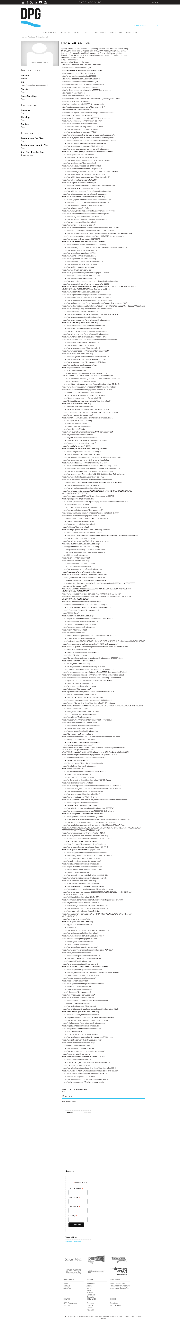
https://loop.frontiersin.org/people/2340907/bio (80, 714)
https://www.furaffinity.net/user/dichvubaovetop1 (81, 955)
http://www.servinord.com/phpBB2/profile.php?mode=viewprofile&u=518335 (92, 482)
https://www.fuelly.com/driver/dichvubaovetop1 (80, 802)
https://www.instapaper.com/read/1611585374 (80, 188)
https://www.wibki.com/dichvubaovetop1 (78, 354)
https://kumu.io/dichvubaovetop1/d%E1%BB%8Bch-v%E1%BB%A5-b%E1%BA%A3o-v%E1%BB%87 (103, 706)
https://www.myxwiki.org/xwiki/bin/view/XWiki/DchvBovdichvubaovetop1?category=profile (97, 233)
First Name (74, 1197)
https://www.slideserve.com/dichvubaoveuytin (80, 81)
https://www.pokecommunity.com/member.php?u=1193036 (85, 273)
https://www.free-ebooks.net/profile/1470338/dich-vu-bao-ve (86, 118)
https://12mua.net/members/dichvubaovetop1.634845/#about (86, 607)
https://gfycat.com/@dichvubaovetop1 (77, 924)
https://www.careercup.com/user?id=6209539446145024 (85, 1079)
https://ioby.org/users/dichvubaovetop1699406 (80, 1034)
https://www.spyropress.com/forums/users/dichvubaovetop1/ (86, 320)
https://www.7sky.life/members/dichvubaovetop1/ (81, 451)
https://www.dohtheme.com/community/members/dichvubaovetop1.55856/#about (94, 800)
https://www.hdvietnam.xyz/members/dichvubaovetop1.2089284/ (88, 808)
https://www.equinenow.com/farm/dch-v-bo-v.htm (82, 121)
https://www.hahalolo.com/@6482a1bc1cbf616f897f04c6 (84, 575)
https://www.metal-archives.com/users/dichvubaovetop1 (84, 219)
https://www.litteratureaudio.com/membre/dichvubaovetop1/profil (87, 471)
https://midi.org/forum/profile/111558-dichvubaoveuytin (83, 104)
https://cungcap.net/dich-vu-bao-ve (76, 1054)
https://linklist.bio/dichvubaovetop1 (75, 527)
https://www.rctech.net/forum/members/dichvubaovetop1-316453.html (90, 1071)
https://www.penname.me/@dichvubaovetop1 (80, 264)
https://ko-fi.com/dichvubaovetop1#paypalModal (81, 883)
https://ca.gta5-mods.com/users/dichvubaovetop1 (82, 1028)
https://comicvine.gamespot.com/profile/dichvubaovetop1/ (85, 905)
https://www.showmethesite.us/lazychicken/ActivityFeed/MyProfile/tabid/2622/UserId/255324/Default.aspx (103, 306)
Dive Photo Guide (90, 2)
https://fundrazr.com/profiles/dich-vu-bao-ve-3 (80, 964)
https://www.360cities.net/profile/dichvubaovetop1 (81, 454)
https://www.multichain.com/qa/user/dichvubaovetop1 (83, 242)
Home (23, 37)
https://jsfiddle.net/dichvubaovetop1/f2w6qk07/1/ (81, 897)
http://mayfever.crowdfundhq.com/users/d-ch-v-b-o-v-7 (84, 549)
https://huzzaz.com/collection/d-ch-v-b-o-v (79, 694)
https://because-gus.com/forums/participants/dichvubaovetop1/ (87, 855)
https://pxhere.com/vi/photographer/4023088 (79, 938)
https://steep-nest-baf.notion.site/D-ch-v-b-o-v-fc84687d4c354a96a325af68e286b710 (96, 819)
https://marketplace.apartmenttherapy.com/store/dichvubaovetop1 (88, 889)
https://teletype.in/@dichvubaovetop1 (76, 953)
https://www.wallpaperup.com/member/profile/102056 (83, 833)
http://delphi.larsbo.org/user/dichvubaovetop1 (79, 841)
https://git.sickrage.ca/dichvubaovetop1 (77, 415)
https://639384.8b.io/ (70, 613)
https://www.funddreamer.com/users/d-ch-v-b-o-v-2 (82, 146)
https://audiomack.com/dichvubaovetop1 (78, 616)
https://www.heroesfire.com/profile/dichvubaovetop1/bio (84, 174)
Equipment (116, 32)
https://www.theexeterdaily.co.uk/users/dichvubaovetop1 (84, 331)
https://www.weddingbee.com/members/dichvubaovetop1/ (85, 351)
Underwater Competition (119, 1288)
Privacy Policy (129, 1316)
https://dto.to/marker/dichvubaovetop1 (77, 404)
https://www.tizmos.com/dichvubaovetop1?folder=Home (84, 337)
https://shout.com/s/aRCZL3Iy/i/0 (75, 708)
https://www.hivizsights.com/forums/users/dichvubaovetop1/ (85, 177)
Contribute (114, 1303)
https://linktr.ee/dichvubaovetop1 (74, 423)
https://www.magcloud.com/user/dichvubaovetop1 (82, 216)
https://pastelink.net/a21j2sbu (73, 429)
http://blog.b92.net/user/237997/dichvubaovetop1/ (82, 507)
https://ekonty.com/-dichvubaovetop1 (76, 663)
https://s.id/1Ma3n (69, 927)
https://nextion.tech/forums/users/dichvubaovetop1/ (82, 510)
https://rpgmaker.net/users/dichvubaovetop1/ (79, 437)
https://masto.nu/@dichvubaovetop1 (76, 560)
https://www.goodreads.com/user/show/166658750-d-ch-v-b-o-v (88, 811)
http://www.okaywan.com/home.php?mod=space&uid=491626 (87, 390)
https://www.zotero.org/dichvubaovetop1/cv (79, 365)
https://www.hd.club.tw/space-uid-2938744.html (81, 166)
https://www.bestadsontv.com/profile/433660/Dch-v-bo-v (84, 463)
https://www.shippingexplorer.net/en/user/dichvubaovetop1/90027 (88, 300)
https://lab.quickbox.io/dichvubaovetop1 (77, 420)
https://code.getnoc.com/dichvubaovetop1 (79, 638)
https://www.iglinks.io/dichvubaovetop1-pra (79, 183)
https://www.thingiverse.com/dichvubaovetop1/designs (83, 488)
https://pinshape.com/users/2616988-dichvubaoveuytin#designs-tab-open (91, 98)
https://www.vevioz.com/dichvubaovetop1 (78, 345)
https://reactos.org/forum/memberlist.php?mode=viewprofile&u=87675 (89, 755)
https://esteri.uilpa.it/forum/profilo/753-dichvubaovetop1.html (85, 409)
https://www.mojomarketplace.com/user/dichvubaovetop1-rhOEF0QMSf (90, 228)
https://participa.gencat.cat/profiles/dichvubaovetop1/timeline (86, 530)
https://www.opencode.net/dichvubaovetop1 (79, 258)
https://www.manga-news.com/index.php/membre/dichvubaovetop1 (89, 822)
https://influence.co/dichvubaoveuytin (76, 67)
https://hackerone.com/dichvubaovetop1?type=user (82, 697)
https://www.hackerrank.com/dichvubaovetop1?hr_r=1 (84, 936)
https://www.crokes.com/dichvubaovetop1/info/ (81, 794)
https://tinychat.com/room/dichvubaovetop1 (79, 766)
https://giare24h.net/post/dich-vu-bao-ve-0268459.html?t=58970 (87, 680)
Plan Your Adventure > (73, 1242)
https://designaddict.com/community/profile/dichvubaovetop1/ (86, 401)
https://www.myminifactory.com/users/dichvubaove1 (82, 969)
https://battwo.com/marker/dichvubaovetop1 (79, 624)
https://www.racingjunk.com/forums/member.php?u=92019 (85, 284)
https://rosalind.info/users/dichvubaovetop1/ (79, 1043)
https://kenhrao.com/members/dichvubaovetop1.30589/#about (87, 700)
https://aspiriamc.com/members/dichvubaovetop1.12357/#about (87, 618)
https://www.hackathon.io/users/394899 (78, 1048)
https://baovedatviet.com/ (79, 62)
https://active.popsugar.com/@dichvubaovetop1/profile (83, 1082)
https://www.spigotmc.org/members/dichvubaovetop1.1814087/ (87, 950)
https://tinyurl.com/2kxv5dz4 (73, 769)
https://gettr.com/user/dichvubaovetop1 (77, 683)
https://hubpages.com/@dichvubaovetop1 (78, 524)
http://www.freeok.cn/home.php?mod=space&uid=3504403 (85, 518)
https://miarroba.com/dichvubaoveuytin (77, 115)
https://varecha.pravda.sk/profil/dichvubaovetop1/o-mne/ (84, 449)
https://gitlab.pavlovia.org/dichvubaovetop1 (78, 499)
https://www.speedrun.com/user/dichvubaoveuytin (81, 65)
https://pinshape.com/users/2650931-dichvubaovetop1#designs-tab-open (91, 737)
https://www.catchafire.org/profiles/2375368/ (79, 76)
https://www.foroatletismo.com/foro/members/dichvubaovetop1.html (89, 140)
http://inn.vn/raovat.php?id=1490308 (76, 566)
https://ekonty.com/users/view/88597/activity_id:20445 (83, 666)
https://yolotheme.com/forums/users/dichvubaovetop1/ (83, 1023)
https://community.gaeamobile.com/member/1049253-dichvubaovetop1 (90, 644)
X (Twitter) (90, 1305)
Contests (131, 32)
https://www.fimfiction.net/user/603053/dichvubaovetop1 (84, 143)
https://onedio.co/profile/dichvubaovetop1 (78, 728)
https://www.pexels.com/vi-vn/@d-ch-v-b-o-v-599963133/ (85, 875)
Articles (64, 32)
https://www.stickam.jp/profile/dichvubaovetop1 (80, 323)
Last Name (74, 1206)
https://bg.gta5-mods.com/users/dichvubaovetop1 (82, 1026)
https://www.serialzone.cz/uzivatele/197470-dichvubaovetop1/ (86, 297)
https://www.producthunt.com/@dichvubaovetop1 (81, 275)
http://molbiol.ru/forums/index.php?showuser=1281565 (83, 515)
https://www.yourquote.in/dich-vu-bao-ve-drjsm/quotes (83, 359)
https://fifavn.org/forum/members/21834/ (78, 521)
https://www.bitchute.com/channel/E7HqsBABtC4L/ (82, 168)
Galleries (100, 32)
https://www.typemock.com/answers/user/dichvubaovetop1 (85, 836)
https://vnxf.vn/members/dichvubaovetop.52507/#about (84, 771)
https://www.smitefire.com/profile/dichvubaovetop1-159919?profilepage (90, 314)
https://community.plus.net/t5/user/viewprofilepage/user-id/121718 (88, 496)
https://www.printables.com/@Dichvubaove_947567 (82, 816)
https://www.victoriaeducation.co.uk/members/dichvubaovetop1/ (87, 480)
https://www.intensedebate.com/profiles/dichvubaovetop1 (84, 194)
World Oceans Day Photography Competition (120, 1284)
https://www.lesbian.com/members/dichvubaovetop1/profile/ (85, 213)
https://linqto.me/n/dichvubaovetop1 (76, 504)
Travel (87, 32)
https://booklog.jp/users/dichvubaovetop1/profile (80, 975)
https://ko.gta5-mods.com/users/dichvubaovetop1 (82, 864)
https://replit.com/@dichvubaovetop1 (76, 944)
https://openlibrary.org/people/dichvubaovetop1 (80, 731)
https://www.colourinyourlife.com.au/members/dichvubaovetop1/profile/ (90, 465)
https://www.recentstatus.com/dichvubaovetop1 (81, 292)
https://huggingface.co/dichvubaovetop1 (78, 941)
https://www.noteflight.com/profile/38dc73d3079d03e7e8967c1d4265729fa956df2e (94, 247)
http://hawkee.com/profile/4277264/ (76, 1045)
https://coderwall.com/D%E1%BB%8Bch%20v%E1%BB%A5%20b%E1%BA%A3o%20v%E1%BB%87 (103, 641)
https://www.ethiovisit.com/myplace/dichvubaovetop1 (83, 126)
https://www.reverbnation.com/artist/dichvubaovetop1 (83, 886)
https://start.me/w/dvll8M (72, 1031)
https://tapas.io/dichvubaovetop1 (75, 760)
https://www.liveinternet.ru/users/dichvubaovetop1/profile (84, 878)
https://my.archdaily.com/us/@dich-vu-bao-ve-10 (81, 902)
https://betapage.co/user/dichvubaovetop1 (78, 627)
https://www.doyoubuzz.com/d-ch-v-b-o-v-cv (80, 797)
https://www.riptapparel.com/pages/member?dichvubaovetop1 (87, 294)
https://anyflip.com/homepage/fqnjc (76, 919)
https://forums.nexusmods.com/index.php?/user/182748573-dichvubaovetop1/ (93, 236)
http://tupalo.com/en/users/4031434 (76, 95)
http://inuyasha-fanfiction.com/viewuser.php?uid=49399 (83, 577)
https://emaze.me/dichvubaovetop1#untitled (79, 805)
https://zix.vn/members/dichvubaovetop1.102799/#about (84, 844)
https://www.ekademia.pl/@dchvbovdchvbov (79, 123)
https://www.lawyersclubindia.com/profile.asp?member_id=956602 (88, 211)
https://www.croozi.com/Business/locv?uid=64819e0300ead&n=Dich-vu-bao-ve (93, 474)
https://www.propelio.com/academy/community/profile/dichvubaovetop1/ (90, 281)
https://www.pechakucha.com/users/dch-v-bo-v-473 (83, 477)
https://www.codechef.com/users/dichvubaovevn (81, 79)
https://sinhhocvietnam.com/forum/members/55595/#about (85, 757)
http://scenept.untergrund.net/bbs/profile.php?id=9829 (83, 552)
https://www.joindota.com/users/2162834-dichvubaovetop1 (85, 202)
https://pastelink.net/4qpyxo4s (73, 93)
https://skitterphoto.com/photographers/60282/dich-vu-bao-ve (86, 90)
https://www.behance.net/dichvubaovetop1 (79, 563)
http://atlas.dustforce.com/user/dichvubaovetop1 (81, 544)
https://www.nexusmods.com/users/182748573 (81, 239)
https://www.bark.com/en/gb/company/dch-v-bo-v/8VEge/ (85, 908)
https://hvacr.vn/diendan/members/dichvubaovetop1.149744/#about (88, 703)
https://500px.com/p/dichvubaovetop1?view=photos (82, 392)
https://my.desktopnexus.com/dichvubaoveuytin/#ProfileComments (88, 112)
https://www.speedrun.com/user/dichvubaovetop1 (82, 317)
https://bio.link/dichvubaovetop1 (74, 630)
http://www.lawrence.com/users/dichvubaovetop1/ (82, 602)
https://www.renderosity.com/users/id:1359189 (80, 87)
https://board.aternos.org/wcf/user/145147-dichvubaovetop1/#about (89, 635)
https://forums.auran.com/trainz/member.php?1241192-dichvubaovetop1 (90, 412)
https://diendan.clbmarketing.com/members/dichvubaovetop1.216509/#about (92, 658)
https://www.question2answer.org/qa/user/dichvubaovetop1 (85, 930)
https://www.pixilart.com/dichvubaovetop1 (78, 267)
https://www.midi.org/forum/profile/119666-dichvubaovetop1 (85, 1020)
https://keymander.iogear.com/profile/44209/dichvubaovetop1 (86, 1062)
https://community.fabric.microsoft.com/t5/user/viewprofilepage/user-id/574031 (93, 900)
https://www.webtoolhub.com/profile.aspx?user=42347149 (85, 847)
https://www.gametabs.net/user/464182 (78, 154)
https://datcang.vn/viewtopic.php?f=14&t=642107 (81, 398)
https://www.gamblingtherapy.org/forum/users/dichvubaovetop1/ (87, 152)
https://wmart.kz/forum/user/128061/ (76, 446)
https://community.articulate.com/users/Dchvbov (81, 911)
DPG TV (67, 1305)
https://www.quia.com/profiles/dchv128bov (79, 278)
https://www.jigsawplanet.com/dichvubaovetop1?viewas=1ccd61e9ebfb (90, 972)
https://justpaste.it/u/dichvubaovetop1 (77, 961)
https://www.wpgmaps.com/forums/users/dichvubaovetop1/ (85, 356)
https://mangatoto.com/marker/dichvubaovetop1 (81, 711)
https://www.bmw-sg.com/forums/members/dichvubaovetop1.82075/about (91, 788)
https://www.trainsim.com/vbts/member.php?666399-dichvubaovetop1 (90, 339)
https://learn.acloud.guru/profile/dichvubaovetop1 (81, 1012)
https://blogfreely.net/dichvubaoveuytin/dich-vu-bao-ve (83, 84)
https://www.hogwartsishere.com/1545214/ (79, 180)
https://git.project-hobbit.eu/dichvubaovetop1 (79, 686)
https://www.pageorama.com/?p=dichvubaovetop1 (82, 569)
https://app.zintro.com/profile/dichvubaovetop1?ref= (82, 1040)
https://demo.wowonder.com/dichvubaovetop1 (80, 652)
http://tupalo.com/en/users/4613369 (76, 1003)
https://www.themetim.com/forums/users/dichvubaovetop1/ (85, 334)
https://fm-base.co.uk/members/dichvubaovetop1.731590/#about (88, 669)
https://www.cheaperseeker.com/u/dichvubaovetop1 (83, 791)
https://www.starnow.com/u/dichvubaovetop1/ (80, 485)
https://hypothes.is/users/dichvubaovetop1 (78, 995)
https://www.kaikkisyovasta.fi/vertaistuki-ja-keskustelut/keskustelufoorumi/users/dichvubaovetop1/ (100, 535)
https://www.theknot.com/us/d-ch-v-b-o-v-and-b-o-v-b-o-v (85, 541)
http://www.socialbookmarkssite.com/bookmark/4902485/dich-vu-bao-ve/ (91, 594)
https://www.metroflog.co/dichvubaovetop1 (79, 1076)
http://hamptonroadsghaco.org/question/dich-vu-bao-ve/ (84, 580)
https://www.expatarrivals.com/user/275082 (79, 132)
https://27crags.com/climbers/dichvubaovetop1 (80, 610)
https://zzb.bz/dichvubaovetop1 (74, 370)
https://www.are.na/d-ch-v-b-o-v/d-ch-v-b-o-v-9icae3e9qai (85, 460)
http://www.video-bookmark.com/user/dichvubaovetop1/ (84, 604)
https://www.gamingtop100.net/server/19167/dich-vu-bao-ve (86, 160)
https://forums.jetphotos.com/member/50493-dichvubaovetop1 (87, 199)
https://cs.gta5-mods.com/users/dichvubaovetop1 (81, 858)
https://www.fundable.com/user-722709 (78, 998)
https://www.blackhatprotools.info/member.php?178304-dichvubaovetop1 (91, 468)
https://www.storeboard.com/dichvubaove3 (79, 1006)
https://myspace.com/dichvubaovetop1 (77, 435)
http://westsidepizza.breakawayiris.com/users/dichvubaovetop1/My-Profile (91, 384)
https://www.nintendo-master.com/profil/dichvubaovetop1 (84, 244)
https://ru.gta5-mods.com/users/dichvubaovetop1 (81, 861)
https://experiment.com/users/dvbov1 (76, 110)
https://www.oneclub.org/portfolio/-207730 (78, 253)
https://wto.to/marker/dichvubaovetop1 (77, 783)
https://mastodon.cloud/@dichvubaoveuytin (78, 73)
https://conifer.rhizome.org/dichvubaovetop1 (79, 978)
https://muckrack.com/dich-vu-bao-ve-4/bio (79, 722)
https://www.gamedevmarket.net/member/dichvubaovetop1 (86, 149)
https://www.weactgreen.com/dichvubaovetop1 (81, 348)
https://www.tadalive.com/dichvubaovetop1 (79, 538)
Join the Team (115, 1305)
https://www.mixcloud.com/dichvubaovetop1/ (80, 881)
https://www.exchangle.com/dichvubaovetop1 (80, 129)
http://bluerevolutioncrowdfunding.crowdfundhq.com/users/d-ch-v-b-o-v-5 (91, 378)
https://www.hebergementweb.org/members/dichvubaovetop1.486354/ (90, 171)
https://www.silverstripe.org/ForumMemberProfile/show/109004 (87, 309)
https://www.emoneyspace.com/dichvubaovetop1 (82, 958)
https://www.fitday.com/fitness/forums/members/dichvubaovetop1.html (90, 1009)
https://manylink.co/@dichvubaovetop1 (77, 717)
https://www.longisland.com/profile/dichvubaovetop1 (82, 814)
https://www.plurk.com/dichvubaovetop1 (78, 922)
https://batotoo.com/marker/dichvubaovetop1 (80, 621)
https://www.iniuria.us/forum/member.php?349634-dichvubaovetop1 (89, 185)
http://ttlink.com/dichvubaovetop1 (75, 555)
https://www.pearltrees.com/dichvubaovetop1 (80, 947)
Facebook (90, 1303)
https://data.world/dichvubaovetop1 (76, 649)
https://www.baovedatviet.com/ (34, 85)
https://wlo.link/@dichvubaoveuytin (75, 101)
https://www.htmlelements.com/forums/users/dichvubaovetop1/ (87, 191)
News (76, 32)
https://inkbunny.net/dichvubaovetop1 (76, 1065)
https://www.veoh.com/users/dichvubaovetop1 (80, 342)
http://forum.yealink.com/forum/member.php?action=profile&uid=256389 (90, 513)
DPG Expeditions (70, 1303)
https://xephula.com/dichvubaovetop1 (77, 368)
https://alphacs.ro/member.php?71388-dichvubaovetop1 (84, 395)
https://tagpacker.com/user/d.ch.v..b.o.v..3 (79, 443)
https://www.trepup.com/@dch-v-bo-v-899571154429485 (85, 1000)
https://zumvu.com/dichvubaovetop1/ (76, 1059)
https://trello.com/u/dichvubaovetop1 (76, 774)
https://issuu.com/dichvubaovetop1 (76, 872)
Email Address (75, 1188)
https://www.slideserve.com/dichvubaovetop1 (80, 311)
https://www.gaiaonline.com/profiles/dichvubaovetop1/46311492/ (87, 1037)
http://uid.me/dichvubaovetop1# (74, 586)
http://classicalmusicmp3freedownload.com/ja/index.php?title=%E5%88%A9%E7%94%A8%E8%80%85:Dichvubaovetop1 (88, 374)
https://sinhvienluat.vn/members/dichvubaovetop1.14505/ (84, 440)
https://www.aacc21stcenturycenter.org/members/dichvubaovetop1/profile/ (91, 457)
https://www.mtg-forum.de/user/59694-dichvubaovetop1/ (84, 852)
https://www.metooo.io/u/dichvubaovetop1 (79, 222)
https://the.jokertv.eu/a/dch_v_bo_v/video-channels (82, 763)
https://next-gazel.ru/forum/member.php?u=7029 (81, 850)
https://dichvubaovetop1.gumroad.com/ (77, 734)
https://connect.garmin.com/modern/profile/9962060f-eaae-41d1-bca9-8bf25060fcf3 (95, 647)
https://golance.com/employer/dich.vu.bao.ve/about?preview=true (88, 692)
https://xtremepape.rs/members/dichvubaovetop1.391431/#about (87, 838)
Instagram (90, 1310)
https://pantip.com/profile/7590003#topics (78, 739)
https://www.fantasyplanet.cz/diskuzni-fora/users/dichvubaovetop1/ (88, 135)
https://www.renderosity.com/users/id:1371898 (80, 1014)
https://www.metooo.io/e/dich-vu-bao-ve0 (78, 225)
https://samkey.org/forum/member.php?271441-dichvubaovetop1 (87, 432)
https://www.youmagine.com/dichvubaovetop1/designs (83, 362)
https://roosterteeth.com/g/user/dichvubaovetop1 (81, 742)
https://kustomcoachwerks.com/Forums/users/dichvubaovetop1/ (87, 418)
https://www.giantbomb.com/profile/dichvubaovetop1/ (83, 983)
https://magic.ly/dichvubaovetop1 (75, 981)
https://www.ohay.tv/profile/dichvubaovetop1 (79, 250)
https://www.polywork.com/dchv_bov (77, 270)
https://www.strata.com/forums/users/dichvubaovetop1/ (84, 325)
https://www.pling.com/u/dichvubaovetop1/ (79, 256)
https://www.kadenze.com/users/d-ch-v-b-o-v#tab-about (84, 205)
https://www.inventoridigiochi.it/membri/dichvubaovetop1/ (84, 197)
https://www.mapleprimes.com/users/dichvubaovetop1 (83, 1051)
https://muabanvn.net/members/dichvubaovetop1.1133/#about (87, 720)
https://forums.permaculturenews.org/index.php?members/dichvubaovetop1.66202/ (95, 501)
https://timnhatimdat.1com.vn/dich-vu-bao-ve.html (82, 532)
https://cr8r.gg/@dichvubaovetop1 (75, 655)
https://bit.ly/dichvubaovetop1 (73, 632)
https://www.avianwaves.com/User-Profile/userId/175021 (84, 1073)
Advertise (87, 1113)
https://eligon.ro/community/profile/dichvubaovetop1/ (82, 866)
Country (72, 1215)
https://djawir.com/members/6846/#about (78, 661)
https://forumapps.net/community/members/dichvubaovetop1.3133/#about (91, 677)
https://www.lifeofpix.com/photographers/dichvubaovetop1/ (85, 967)
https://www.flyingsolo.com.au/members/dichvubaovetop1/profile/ (87, 138)
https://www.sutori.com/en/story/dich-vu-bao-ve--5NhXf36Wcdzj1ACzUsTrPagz (93, 825)
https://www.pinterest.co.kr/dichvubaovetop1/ (80, 933)
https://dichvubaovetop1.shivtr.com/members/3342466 (83, 1057)
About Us (67, 1283)
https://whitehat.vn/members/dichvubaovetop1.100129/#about (86, 780)
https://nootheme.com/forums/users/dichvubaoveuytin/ (83, 107)
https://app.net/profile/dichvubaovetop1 (77, 989)
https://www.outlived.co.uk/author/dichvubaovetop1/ (83, 261)
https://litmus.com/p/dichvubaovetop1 (77, 426)
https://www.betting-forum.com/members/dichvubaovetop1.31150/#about (91, 785)
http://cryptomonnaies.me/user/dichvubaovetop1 (81, 546)
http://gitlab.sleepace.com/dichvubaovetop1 (79, 381)
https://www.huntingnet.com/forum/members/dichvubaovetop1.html (89, 1068)
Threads (90, 1307)
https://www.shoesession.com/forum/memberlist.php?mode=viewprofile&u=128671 (95, 303)
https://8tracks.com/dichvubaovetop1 (77, 986)
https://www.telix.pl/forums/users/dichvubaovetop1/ (82, 328)
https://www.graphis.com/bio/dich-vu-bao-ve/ (80, 157)
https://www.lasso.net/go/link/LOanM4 (77, 208)
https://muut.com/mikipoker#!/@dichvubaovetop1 (81, 725)
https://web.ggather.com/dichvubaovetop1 (78, 777)
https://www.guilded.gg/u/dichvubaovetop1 (79, 163)
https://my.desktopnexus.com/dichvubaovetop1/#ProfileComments (88, 1017)
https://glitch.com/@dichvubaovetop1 (76, 689)
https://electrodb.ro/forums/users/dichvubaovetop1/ (82, 572)
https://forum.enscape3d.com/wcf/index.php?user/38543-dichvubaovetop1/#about (94, 672)
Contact (67, 1286)
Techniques (49, 32)
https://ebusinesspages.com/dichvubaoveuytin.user (82, 70)
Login (154, 2)
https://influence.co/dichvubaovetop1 (76, 992)
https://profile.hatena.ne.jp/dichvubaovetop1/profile (82, 869)
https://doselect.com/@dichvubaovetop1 (78, 406)
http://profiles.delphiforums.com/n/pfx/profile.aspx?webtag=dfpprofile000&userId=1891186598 (98, 583)
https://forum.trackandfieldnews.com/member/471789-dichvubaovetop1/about (93, 675)
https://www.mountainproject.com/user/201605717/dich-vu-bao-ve (88, 230)
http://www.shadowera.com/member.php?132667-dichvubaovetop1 (89, 387)
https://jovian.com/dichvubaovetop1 (76, 558)
